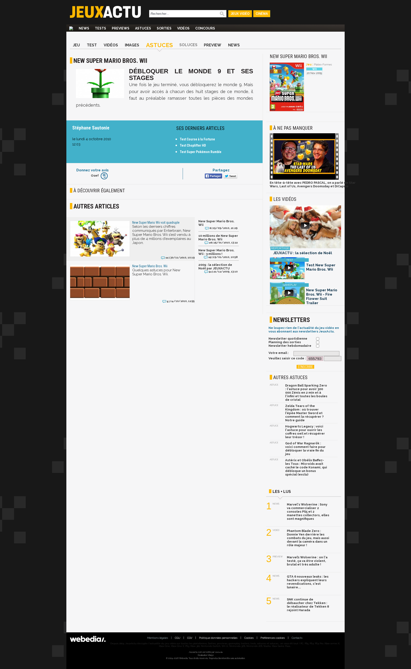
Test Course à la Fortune (197, 139)
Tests (100, 28)
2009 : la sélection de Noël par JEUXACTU (215, 266)
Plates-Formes (323, 64)
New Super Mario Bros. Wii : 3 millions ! (216, 252)
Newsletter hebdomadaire (290, 345)
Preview (212, 45)
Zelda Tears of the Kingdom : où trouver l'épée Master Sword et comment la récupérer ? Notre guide (304, 413)
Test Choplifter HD (193, 145)
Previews (120, 28)
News (84, 28)
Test (92, 45)
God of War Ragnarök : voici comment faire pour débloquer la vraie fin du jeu (305, 448)
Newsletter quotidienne (288, 338)
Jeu (76, 45)
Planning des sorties (285, 342)
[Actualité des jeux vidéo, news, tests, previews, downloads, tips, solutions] (71, 28)
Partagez (221, 170)
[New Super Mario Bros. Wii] (287, 110)
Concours (205, 28)
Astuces (143, 28)
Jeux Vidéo (240, 13)
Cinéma (262, 13)
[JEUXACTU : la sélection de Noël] (305, 227)
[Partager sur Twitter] (229, 176)
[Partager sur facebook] (213, 176)
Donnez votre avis (92, 170)
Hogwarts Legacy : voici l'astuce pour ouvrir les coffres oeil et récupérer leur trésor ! (305, 432)
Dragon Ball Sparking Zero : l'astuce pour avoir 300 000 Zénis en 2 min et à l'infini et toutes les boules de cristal (306, 392)
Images (132, 45)
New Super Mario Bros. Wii (216, 223)
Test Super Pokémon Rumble (200, 152)
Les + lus (282, 491)
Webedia (219, 652)
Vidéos (183, 28)
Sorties (164, 28)
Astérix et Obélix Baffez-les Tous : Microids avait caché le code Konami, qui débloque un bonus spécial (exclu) (306, 467)
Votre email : (279, 353)
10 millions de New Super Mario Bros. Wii (218, 237)
